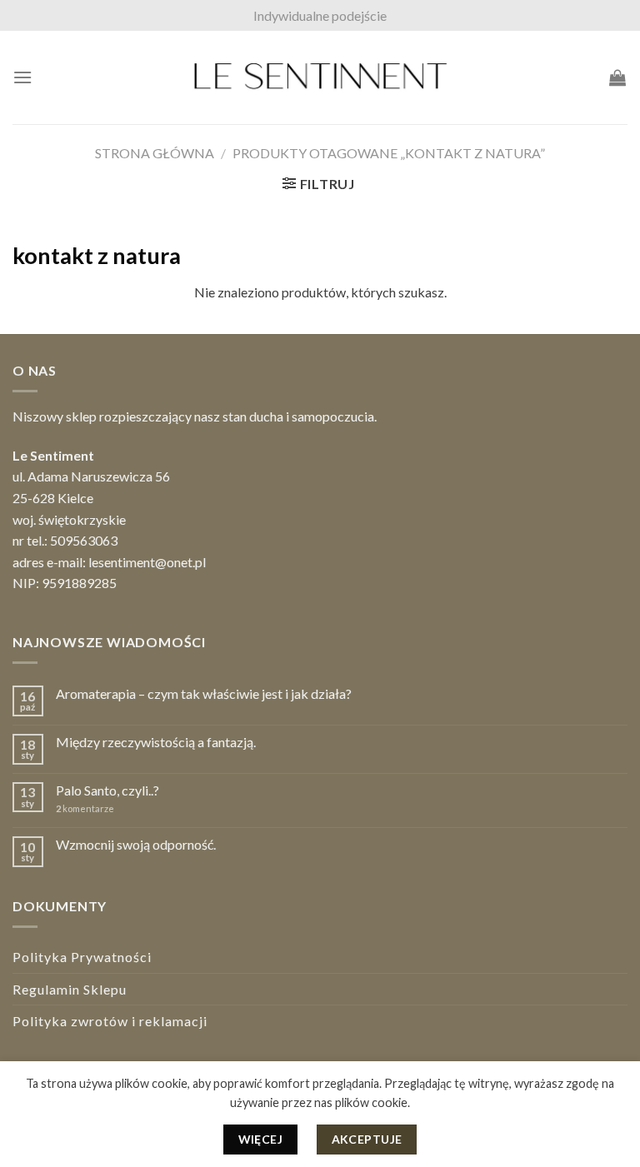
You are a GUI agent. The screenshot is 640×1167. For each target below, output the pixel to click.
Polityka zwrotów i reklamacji (110, 1021)
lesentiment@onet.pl (147, 562)
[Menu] (22, 77)
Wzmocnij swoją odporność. (136, 844)
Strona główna (154, 153)
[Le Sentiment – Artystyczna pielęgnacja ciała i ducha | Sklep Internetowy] (320, 77)
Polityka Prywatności (82, 957)
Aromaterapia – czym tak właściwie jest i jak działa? (204, 693)
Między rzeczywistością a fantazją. (156, 742)
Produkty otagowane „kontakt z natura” (388, 153)
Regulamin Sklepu (69, 989)
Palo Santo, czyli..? (107, 790)
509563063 (84, 540)
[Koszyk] (618, 77)
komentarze (85, 808)
